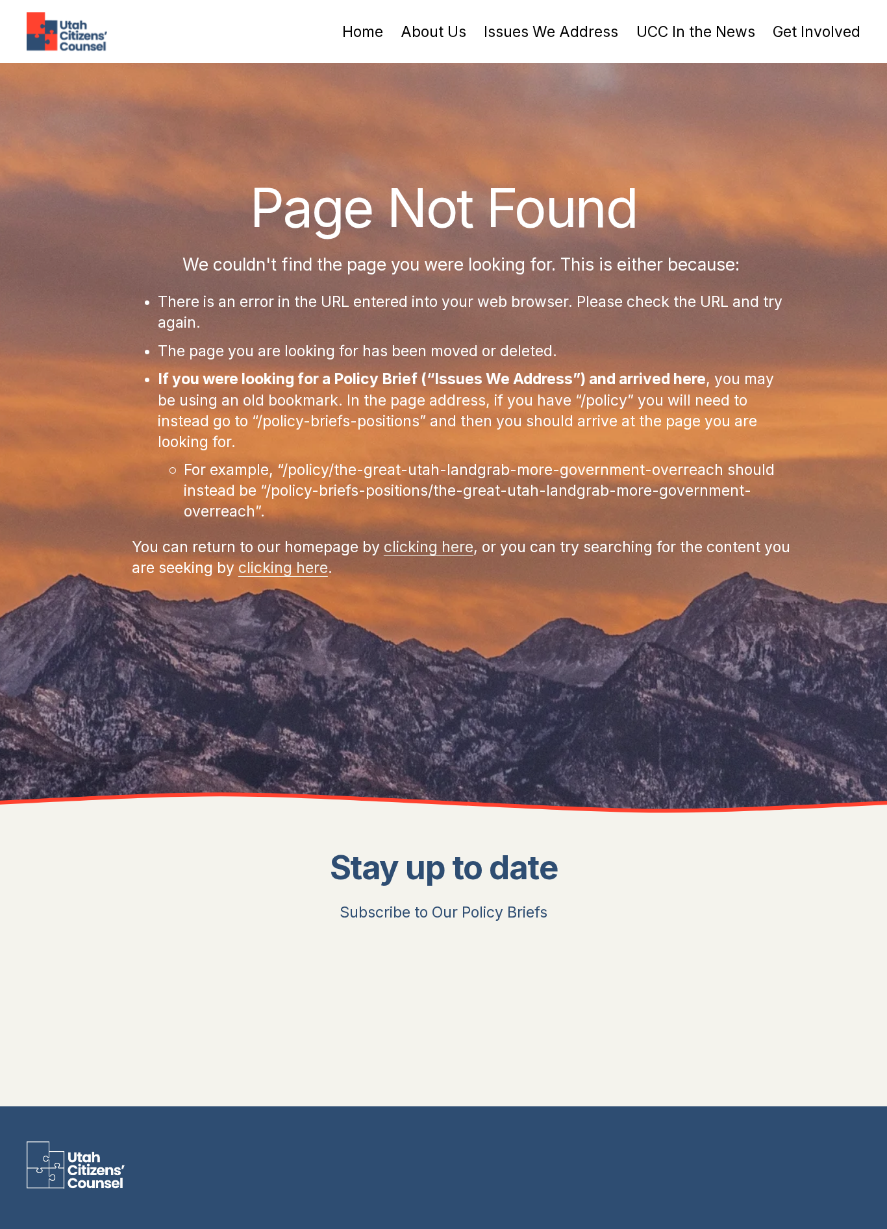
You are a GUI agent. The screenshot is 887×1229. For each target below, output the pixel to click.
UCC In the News (695, 32)
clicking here (428, 547)
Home (362, 32)
